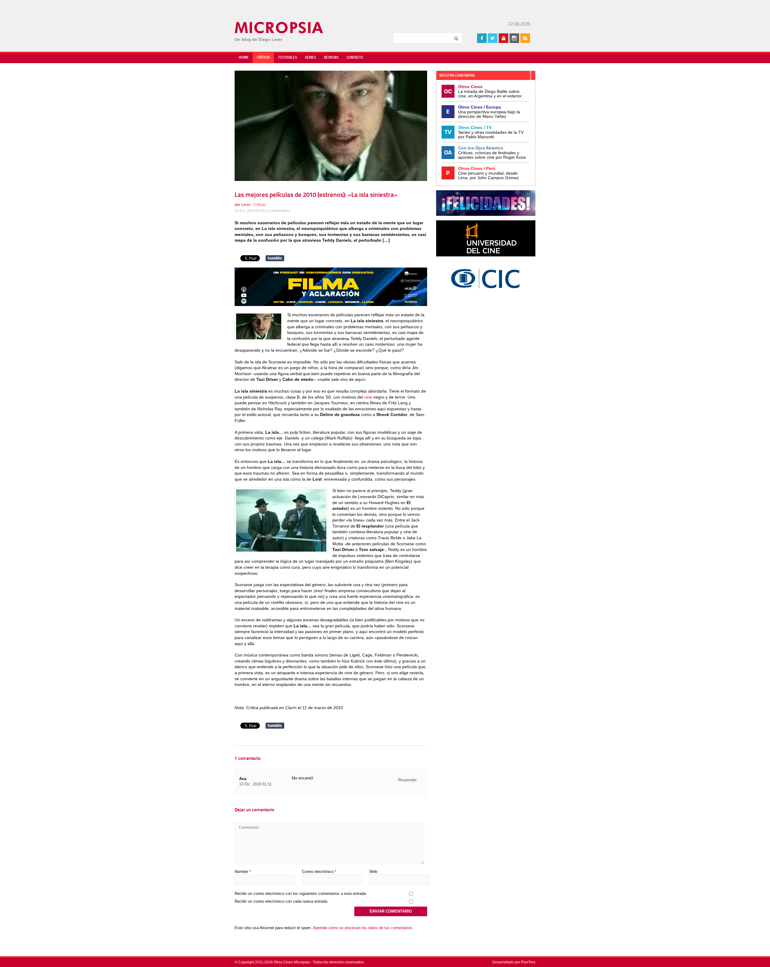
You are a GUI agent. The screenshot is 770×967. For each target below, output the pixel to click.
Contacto (354, 58)
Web (373, 871)
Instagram (514, 38)
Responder (407, 780)
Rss (525, 38)
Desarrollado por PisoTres (513, 962)
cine (368, 397)
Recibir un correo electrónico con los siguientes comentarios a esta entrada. (301, 893)
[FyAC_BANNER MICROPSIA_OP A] (331, 304)
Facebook (482, 38)
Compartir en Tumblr (275, 258)
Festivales (287, 58)
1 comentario (279, 211)
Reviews (331, 58)
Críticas (263, 58)
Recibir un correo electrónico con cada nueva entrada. (281, 901)
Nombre (243, 871)
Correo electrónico (319, 871)
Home (244, 58)
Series (310, 58)
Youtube (503, 38)
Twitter (492, 38)
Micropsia (279, 28)
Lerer (246, 205)
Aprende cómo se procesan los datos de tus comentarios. (363, 928)
